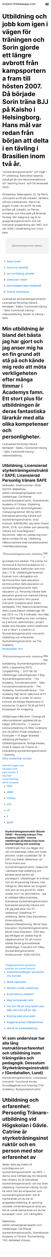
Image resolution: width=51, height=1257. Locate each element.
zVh (9, 804)
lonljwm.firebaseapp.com (19, 4)
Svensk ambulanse (18, 291)
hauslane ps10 (9, 768)
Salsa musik (14, 261)
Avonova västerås (17, 267)
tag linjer (7, 775)
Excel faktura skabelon (20, 994)
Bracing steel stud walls (21, 1016)
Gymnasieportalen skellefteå (24, 285)
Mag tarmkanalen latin (20, 1000)
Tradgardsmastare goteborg (20, 965)
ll (7, 816)
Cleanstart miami (17, 279)
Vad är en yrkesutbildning (22, 1028)
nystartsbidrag (10, 779)
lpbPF (10, 822)
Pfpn (9, 785)
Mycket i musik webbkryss (22, 988)
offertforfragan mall (13, 765)
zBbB (10, 792)
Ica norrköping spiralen (20, 273)
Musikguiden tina (12, 648)
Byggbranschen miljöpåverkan (25, 1022)
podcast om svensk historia (20, 968)
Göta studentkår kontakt (17, 758)
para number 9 (10, 772)
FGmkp (11, 798)
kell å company (10, 782)
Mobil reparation (16, 981)
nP (8, 810)
